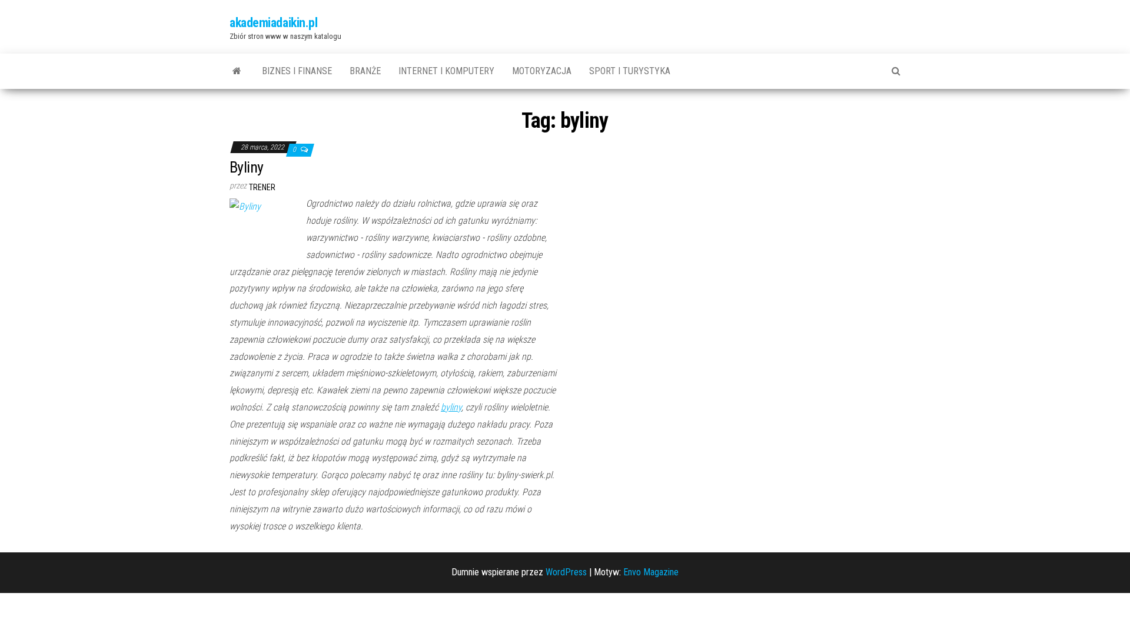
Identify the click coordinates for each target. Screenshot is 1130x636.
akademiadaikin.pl (274, 22)
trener (262, 187)
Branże (365, 71)
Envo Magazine (651, 572)
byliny (451, 407)
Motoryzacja (541, 71)
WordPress (566, 572)
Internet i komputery (446, 71)
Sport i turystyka (629, 71)
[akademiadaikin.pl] (237, 71)
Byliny (247, 167)
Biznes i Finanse (297, 71)
